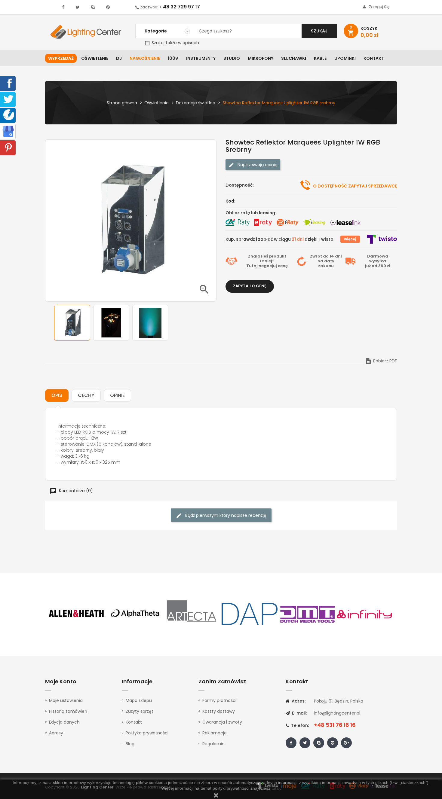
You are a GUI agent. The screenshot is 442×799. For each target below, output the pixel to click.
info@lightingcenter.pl (337, 713)
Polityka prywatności (147, 733)
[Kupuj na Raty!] (238, 222)
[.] (63, 7)
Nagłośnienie (145, 58)
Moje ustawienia (66, 700)
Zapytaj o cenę (249, 286)
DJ (119, 58)
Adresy (56, 733)
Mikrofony (260, 58)
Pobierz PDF (381, 361)
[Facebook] (8, 83)
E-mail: (299, 713)
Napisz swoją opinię (257, 165)
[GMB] (8, 131)
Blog (130, 744)
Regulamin (213, 744)
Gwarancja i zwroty (222, 722)
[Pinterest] (8, 147)
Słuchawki (293, 58)
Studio (231, 58)
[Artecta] (191, 614)
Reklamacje (214, 733)
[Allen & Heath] (76, 614)
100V (173, 58)
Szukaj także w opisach (174, 43)
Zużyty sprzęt (139, 711)
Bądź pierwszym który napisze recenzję (225, 515)
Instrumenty (201, 58)
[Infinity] (364, 614)
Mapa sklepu (139, 700)
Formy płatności (219, 700)
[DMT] (307, 614)
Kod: (230, 201)
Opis (56, 395)
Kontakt (374, 58)
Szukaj (319, 31)
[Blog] (8, 114)
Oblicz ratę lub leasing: (251, 213)
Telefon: (299, 725)
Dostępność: (240, 185)
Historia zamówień (68, 711)
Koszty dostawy (218, 711)
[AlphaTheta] (134, 614)
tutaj (276, 788)
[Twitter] (8, 99)
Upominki (345, 58)
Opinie (117, 395)
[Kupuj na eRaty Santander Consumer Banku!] (263, 222)
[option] (72, 323)
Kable (320, 58)
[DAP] (249, 614)
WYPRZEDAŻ (61, 58)
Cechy (86, 395)
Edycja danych (64, 722)
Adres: (297, 701)
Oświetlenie (94, 58)
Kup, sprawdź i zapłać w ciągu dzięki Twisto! (280, 239)
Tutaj (252, 266)
